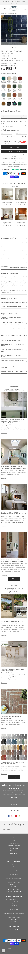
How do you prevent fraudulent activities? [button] (11, 318)
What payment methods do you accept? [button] (13, 328)
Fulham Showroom (14, 843)
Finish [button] (14, 254)
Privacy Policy (14, 848)
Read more (4, 433)
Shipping (11, 60)
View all (14, 579)
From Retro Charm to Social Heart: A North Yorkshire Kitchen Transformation (13, 467)
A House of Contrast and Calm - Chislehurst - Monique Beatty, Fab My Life (13, 513)
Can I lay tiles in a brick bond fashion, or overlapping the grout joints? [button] (12, 339)
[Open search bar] (5, 8)
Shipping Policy (14, 853)
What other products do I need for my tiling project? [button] (12, 361)
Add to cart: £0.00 (14, 147)
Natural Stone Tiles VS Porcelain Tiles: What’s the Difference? (12, 669)
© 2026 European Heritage (13, 948)
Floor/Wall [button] (14, 262)
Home (2, 13)
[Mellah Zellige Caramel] (21, 214)
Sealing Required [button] (14, 258)
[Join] (25, 829)
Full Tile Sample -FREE (14, 151)
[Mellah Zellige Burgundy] (7, 214)
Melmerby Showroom (14, 845)
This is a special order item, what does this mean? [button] (12, 345)
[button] (14, 30)
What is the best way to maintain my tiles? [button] (12, 355)
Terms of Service (14, 856)
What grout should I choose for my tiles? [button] (12, 350)
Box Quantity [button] (14, 250)
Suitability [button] (14, 266)
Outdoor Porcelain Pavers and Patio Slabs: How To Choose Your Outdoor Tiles (13, 622)
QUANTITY (4, 133)
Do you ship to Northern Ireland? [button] (11, 306)
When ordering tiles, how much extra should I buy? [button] (12, 366)
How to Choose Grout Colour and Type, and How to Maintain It (13, 763)
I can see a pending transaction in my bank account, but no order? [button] (12, 323)
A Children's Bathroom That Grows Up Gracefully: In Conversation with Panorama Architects (12, 421)
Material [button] (14, 242)
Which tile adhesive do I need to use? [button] (12, 371)
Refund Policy (14, 850)
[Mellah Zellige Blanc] (21, 194)
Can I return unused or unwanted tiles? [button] (13, 302)
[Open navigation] (2, 8)
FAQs (14, 840)
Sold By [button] (14, 246)
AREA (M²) (18, 133)
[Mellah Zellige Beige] (7, 194)
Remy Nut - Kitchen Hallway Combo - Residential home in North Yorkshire (12, 560)
